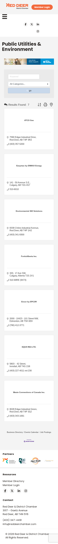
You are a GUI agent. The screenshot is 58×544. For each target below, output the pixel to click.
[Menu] (6, 16)
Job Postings (45, 432)
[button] (5, 104)
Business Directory (15, 432)
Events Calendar (31, 432)
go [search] (30, 90)
